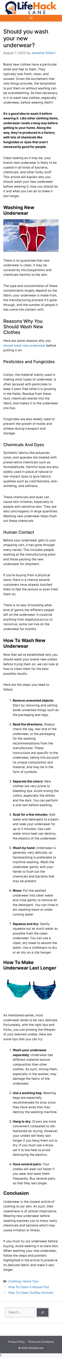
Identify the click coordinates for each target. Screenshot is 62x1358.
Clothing (14, 1281)
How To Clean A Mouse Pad (29, 1287)
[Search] (42, 1312)
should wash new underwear (24, 345)
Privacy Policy (16, 1341)
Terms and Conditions (41, 1341)
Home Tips (30, 1281)
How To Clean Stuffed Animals (31, 1293)
